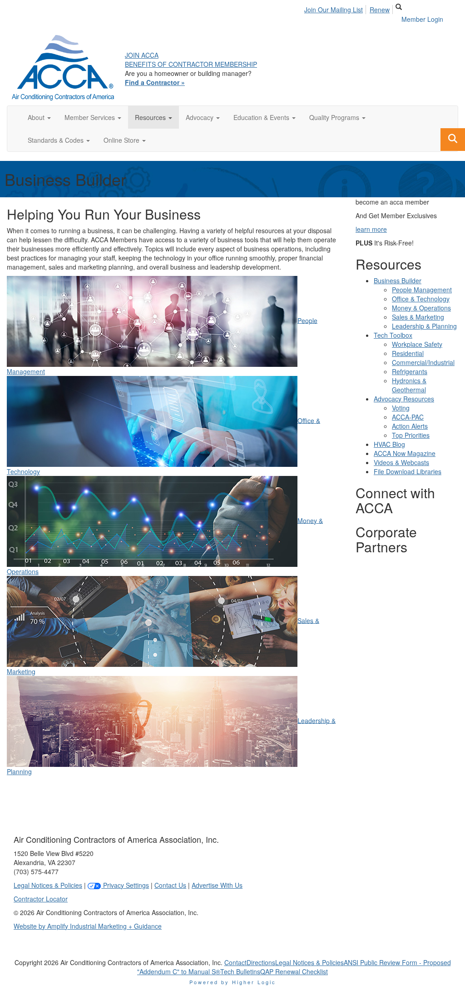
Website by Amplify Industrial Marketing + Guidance (88, 926)
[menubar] (349, 8)
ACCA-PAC (408, 416)
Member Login (422, 19)
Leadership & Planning (424, 325)
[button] (39, 117)
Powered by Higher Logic (232, 982)
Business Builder (397, 280)
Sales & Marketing (418, 316)
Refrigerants (409, 371)
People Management (422, 289)
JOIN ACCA (141, 55)
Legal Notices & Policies (48, 885)
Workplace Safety (417, 344)
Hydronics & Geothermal (409, 385)
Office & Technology (421, 298)
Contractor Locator (41, 898)
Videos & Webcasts (401, 462)
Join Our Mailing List (333, 9)
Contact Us (170, 885)
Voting (401, 407)
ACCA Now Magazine (404, 453)
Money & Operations (421, 307)
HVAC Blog (389, 444)
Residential (408, 353)
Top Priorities (411, 435)
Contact (235, 962)
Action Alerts (410, 425)
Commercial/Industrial (423, 362)
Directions (261, 962)
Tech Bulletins (240, 971)
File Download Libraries (407, 471)
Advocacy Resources (404, 398)
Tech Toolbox (393, 335)
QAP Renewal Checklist (294, 971)
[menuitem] (336, 8)
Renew (380, 9)
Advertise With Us (217, 885)
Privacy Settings (125, 885)
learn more (371, 229)
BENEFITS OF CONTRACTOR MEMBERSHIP (191, 64)
